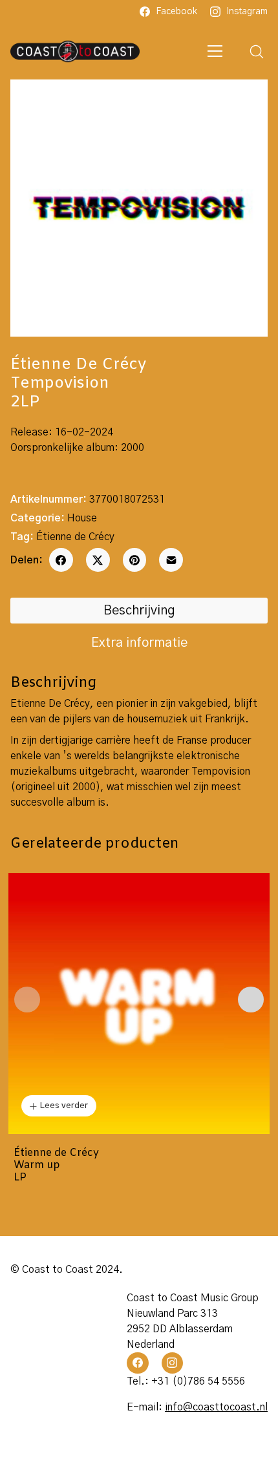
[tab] (139, 610)
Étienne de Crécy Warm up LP (56, 1165)
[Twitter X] (98, 560)
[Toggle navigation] (215, 51)
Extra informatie (139, 642)
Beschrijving (139, 610)
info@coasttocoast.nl (216, 1407)
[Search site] (257, 52)
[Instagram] (173, 1363)
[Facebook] (61, 560)
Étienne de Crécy (75, 537)
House (82, 518)
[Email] (171, 560)
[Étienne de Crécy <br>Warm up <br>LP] (139, 1003)
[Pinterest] (135, 560)
